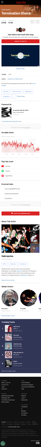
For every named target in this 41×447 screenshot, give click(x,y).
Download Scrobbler (7, 395)
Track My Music (25, 382)
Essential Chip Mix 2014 (20, 110)
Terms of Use (29, 430)
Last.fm (21, 2)
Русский (16, 424)
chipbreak (23, 275)
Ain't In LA (16, 326)
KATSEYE (16, 354)
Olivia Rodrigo (17, 337)
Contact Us (4, 384)
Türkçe (29, 424)
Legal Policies (14, 431)
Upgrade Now (26, 127)
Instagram (24, 413)
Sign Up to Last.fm (20, 41)
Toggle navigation (2, 2)
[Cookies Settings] (2, 443)
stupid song (17, 344)
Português (9, 424)
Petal (15, 361)
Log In (23, 398)
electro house (16, 91)
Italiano (28, 422)
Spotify (7, 171)
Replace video (20, 68)
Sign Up (23, 395)
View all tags (21, 96)
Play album (20, 55)
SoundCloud (8, 198)
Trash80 (23, 308)
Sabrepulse (7, 256)
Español (15, 422)
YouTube (7, 166)
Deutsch (9, 422)
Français (22, 422)
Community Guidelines (27, 387)
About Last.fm (5, 382)
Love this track (33, 22)
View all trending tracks (8, 371)
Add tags (14, 96)
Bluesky (23, 411)
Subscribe (24, 400)
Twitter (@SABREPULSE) (12, 189)
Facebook (24, 407)
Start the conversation (22, 213)
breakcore (23, 264)
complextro (6, 96)
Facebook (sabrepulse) (11, 193)
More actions (38, 22)
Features (4, 389)
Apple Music (8, 176)
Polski (3, 424)
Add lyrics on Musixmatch (15, 79)
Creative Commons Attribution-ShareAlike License (15, 435)
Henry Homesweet (18, 112)
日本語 (34, 422)
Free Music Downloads (8, 400)
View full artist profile (7, 280)
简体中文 (35, 424)
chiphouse (28, 91)
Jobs (3, 387)
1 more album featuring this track (11, 121)
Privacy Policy (5, 431)
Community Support (27, 384)
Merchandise (5, 402)
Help (22, 389)
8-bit (4, 264)
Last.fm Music (32, 431)
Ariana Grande (17, 363)
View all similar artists (8, 315)
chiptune (5, 91)
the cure (16, 335)
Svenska (23, 424)
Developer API (5, 398)
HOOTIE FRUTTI (18, 352)
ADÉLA (15, 328)
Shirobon (4, 308)
